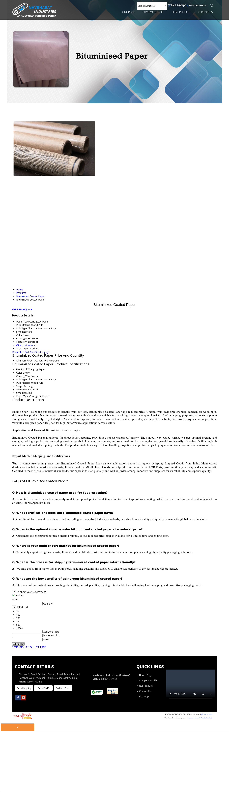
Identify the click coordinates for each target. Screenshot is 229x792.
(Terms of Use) (206, 714)
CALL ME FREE (38, 647)
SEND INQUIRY (20, 647)
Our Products (181, 12)
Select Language (177, 4)
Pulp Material (23, 382)
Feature (20, 389)
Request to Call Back (23, 352)
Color (19, 372)
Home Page (127, 12)
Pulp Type (21, 379)
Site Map (144, 696)
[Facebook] (18, 699)
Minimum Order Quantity (29, 360)
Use (18, 369)
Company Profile (153, 12)
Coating (20, 376)
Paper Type (22, 396)
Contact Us (205, 12)
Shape (19, 386)
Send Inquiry (42, 352)
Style (18, 392)
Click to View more (26, 345)
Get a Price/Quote (22, 309)
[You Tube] (23, 699)
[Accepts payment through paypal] (112, 693)
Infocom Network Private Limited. (199, 718)
